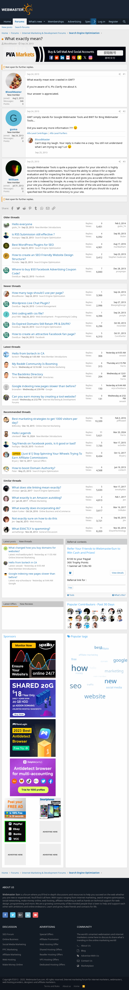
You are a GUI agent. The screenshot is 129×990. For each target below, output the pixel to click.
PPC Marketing (10, 949)
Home (7, 21)
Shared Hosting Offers (51, 949)
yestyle (122, 315)
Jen (13, 501)
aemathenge (18, 532)
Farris (14, 367)
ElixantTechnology (117, 530)
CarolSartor (120, 336)
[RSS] (83, 986)
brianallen (16, 389)
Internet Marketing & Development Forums (44, 401)
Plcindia (15, 262)
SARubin (122, 510)
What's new (35, 21)
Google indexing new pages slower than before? (44, 386)
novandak (121, 325)
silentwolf (16, 436)
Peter (14, 471)
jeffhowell (121, 420)
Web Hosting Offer (49, 944)
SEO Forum (8, 934)
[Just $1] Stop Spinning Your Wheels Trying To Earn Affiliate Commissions (47, 455)
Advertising (74, 21)
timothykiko (120, 489)
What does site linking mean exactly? (36, 487)
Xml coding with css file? (28, 313)
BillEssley (16, 425)
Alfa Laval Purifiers (58, 133)
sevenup (16, 248)
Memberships (56, 21)
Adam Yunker (18, 511)
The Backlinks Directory (27, 374)
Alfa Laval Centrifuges (37, 133)
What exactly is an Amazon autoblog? (37, 498)
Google (49, 389)
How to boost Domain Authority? (33, 468)
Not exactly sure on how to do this (34, 518)
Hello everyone (22, 224)
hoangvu (16, 237)
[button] (44, 21)
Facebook (40, 276)
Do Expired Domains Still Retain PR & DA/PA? (41, 324)
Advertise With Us (90, 955)
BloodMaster (10, 43)
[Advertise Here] (50, 831)
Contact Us (86, 960)
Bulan (123, 236)
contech (122, 470)
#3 (124, 161)
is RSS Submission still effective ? (33, 234)
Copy (70, 587)
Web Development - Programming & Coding (56, 316)
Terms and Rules (52, 986)
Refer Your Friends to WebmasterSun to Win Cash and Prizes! (93, 550)
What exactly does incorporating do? (36, 508)
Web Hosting (36, 521)
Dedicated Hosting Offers (52, 964)
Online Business (10, 939)
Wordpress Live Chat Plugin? (31, 303)
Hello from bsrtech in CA (28, 353)
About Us (86, 945)
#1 (124, 74)
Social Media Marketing (54, 367)
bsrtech (15, 356)
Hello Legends (21, 433)
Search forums (22, 27)
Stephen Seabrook (117, 257)
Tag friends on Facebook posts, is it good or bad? (44, 443)
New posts (7, 27)
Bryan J (15, 460)
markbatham (120, 246)
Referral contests (77, 541)
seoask (122, 355)
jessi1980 (16, 316)
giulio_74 (16, 227)
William (13, 179)
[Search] (124, 21)
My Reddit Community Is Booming (34, 364)
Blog (83, 950)
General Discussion (48, 532)
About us (67, 986)
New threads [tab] (25, 541)
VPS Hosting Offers (49, 959)
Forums (19, 21)
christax (15, 490)
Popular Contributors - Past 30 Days (90, 604)
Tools (71, 595)
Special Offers (39, 460)
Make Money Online (13, 964)
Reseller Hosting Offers (51, 954)
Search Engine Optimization (48, 237)
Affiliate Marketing (38, 501)
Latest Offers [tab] (10, 603)
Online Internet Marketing (48, 425)
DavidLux (16, 276)
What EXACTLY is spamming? (31, 529)
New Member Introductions (48, 227)
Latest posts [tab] (10, 541)
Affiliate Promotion (49, 939)
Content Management (46, 306)
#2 (124, 111)
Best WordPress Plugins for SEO (33, 245)
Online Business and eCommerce (54, 511)
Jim (13, 521)
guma (13, 129)
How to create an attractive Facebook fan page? (43, 334)
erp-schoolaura (119, 388)
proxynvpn (121, 271)
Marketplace (87, 965)
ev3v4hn (122, 445)
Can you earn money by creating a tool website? (44, 396)
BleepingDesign (118, 305)
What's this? (119, 595)
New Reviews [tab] (26, 603)
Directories (48, 377)
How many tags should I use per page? (37, 293)
